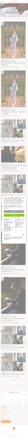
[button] (14, 211)
